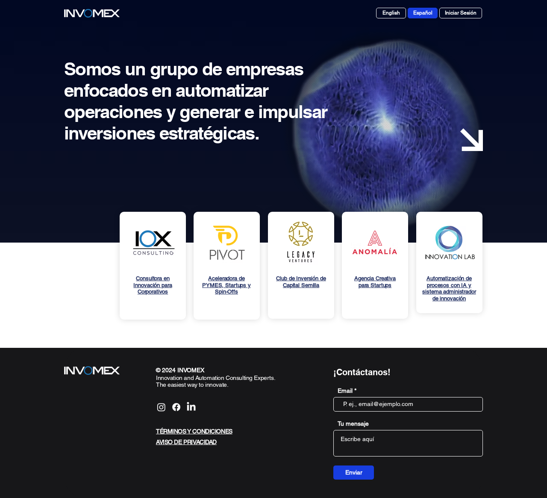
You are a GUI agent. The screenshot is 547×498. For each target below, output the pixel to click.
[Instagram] (161, 407)
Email (345, 391)
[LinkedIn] (191, 407)
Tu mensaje (353, 424)
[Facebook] (176, 407)
